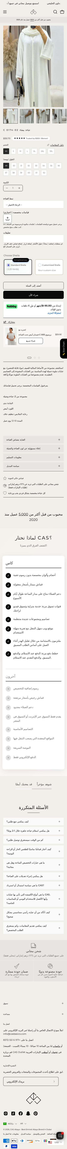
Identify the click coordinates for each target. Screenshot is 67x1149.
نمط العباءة (8, 198)
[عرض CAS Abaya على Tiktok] (13, 1113)
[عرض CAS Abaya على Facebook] (20, 1113)
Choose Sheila (12, 255)
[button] (55, 12)
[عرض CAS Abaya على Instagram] (5, 1113)
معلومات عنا (14, 1134)
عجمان (54, 1052)
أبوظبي (44, 1052)
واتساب (56, 1046)
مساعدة (6, 1014)
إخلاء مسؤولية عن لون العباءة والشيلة (23, 448)
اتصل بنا (6, 1134)
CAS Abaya (15, 1129)
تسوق (5, 1003)
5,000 (23, 514)
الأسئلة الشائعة (52, 1134)
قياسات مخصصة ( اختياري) (16, 212)
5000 (32, 20)
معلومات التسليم (14, 457)
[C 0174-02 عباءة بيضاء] (10, 116)
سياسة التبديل (13, 466)
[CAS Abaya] (33, 11)
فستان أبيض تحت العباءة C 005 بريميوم (35, 334)
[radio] (6, 151)
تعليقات (6, 232)
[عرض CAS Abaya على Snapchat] (28, 1113)
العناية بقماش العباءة (16, 439)
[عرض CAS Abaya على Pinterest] (35, 1113)
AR (21, 1124)
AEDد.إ (10, 1124)
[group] (33, 3)
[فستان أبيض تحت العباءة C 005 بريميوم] (11, 336)
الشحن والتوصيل (39, 1134)
